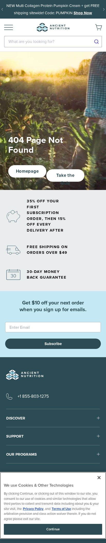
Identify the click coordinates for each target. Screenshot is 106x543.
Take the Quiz (65, 177)
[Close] (99, 477)
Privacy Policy (33, 508)
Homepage (27, 171)
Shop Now (83, 13)
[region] (53, 505)
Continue (53, 529)
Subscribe (53, 344)
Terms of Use (61, 508)
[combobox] (53, 41)
